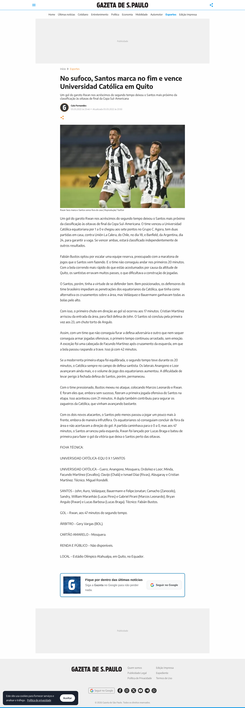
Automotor (156, 14)
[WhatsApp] (154, 690)
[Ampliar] (180, 129)
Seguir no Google (104, 690)
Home (51, 14)
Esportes (171, 14)
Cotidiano (83, 14)
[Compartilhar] (211, 5)
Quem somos (135, 667)
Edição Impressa (188, 14)
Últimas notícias (66, 14)
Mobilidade (142, 14)
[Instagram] (126, 690)
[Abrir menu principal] (33, 5)
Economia (127, 14)
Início (63, 68)
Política (115, 14)
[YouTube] (140, 690)
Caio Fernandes (78, 105)
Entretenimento (99, 14)
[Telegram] (147, 690)
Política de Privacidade (140, 678)
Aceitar (67, 698)
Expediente (162, 672)
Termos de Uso (164, 678)
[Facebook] (119, 690)
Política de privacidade (39, 700)
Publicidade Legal (137, 672)
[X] (133, 690)
